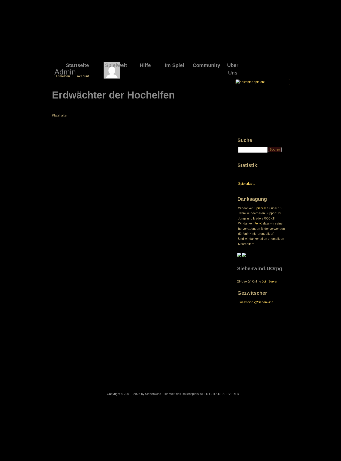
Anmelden (62, 76)
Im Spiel (174, 65)
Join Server (269, 281)
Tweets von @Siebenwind (255, 302)
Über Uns (232, 66)
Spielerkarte (246, 184)
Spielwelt (116, 65)
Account (83, 76)
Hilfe (145, 65)
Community (205, 65)
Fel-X (258, 223)
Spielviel (260, 208)
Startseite (77, 65)
